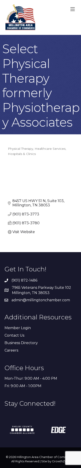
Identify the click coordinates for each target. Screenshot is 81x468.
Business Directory (21, 343)
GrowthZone (61, 461)
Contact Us (14, 335)
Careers (11, 350)
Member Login (17, 328)
